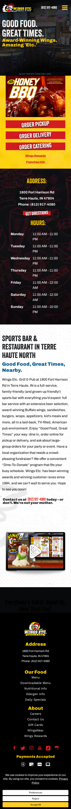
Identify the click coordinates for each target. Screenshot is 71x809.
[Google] (57, 749)
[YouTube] (40, 749)
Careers (35, 714)
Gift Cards (35, 725)
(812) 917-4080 (49, 8)
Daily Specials (35, 700)
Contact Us (35, 719)
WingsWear (35, 730)
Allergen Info (35, 694)
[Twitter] (23, 748)
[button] (65, 7)
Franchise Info (35, 162)
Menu (36, 677)
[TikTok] (48, 748)
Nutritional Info (35, 689)
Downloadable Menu (35, 683)
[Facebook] (14, 749)
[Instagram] (31, 749)
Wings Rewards (35, 156)
